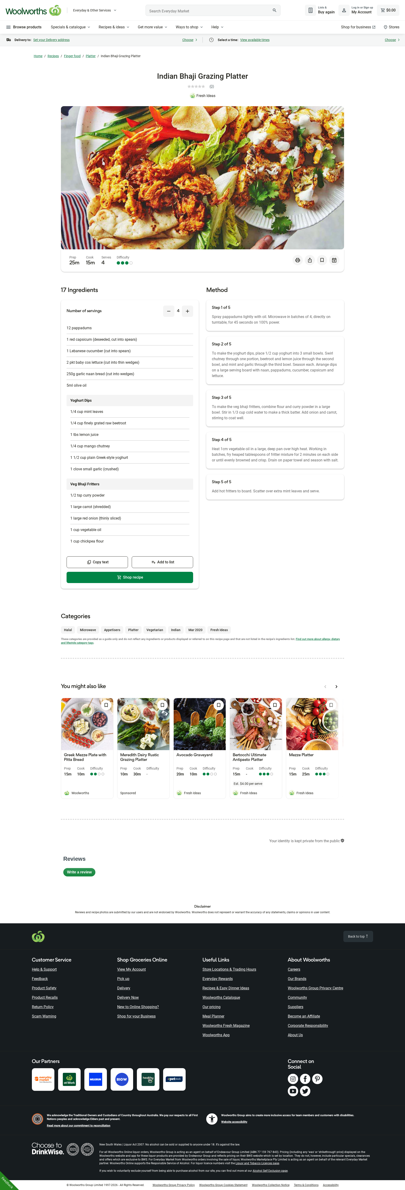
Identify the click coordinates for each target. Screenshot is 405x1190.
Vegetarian (154, 630)
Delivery (123, 988)
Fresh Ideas (205, 96)
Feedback (40, 979)
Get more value (150, 27)
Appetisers (112, 630)
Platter (91, 56)
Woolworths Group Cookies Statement (223, 1185)
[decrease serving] (168, 311)
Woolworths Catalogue (221, 997)
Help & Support (44, 969)
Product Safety (44, 988)
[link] (203, 86)
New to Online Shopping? (138, 1007)
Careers (294, 969)
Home (38, 56)
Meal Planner (213, 1016)
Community (297, 997)
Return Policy (43, 1007)
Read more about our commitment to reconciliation (78, 1125)
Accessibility (331, 1185)
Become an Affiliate (304, 1016)
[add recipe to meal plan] (334, 260)
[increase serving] (187, 311)
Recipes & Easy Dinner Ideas (225, 988)
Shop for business (356, 27)
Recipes (53, 56)
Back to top (356, 936)
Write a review (81, 873)
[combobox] (213, 10)
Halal (68, 630)
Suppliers (295, 1007)
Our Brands (297, 979)
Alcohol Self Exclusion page (270, 1170)
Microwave (88, 630)
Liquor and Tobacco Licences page (257, 1163)
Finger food (72, 56)
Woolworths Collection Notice (270, 1185)
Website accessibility (234, 1121)
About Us (295, 1035)
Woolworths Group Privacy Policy (174, 1185)
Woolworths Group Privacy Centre (315, 988)
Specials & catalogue (68, 27)
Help (215, 27)
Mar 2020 (195, 630)
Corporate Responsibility (308, 1025)
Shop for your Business (136, 1016)
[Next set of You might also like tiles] (336, 686)
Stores (394, 27)
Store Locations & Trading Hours (229, 969)
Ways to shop (187, 27)
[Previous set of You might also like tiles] (325, 686)
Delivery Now (128, 997)
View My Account (131, 969)
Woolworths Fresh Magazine (226, 1025)
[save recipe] (322, 260)
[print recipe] (297, 260)
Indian (175, 630)
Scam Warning (44, 1016)
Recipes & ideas (112, 27)
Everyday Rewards (217, 979)
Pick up (123, 979)
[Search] (274, 10)
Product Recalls (45, 997)
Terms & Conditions (306, 1185)
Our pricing (211, 1007)
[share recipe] (310, 260)
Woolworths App (216, 1035)
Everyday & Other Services (92, 10)
